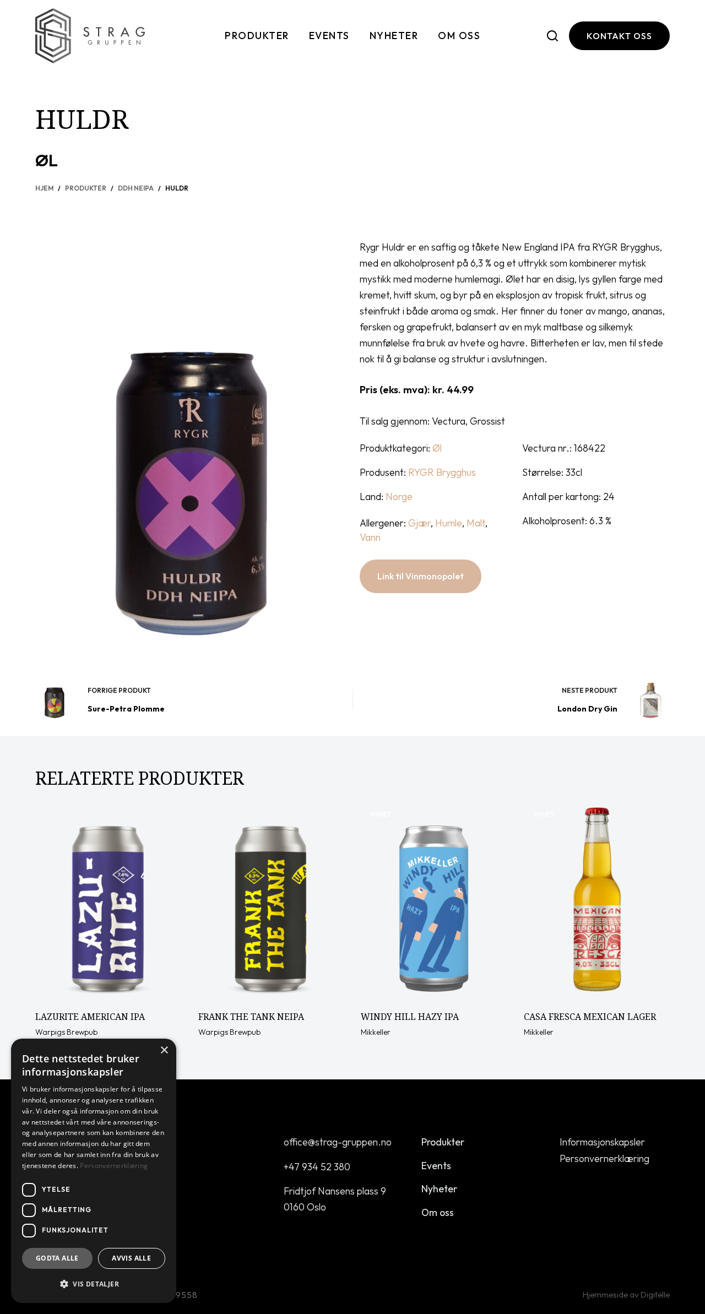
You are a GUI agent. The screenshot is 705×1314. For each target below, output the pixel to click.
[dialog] (93, 1171)
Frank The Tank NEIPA (251, 1017)
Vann (370, 537)
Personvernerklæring (604, 1158)
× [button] (164, 1050)
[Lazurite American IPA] (108, 901)
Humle (448, 523)
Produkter (257, 35)
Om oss (459, 35)
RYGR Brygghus (442, 472)
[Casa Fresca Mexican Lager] (597, 901)
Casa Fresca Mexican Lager (590, 1017)
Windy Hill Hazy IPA (410, 1017)
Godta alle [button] (57, 1258)
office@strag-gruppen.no (338, 1142)
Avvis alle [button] (131, 1258)
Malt (476, 523)
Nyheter (394, 35)
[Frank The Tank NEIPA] (271, 901)
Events (329, 35)
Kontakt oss (619, 35)
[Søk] (552, 35)
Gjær (419, 523)
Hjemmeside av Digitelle (626, 1294)
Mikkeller (376, 1032)
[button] (93, 1284)
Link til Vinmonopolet (420, 576)
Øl (46, 160)
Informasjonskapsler (602, 1142)
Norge (399, 496)
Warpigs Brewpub (66, 1032)
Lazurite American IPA (90, 1017)
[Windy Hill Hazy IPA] (434, 901)
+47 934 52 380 (317, 1166)
